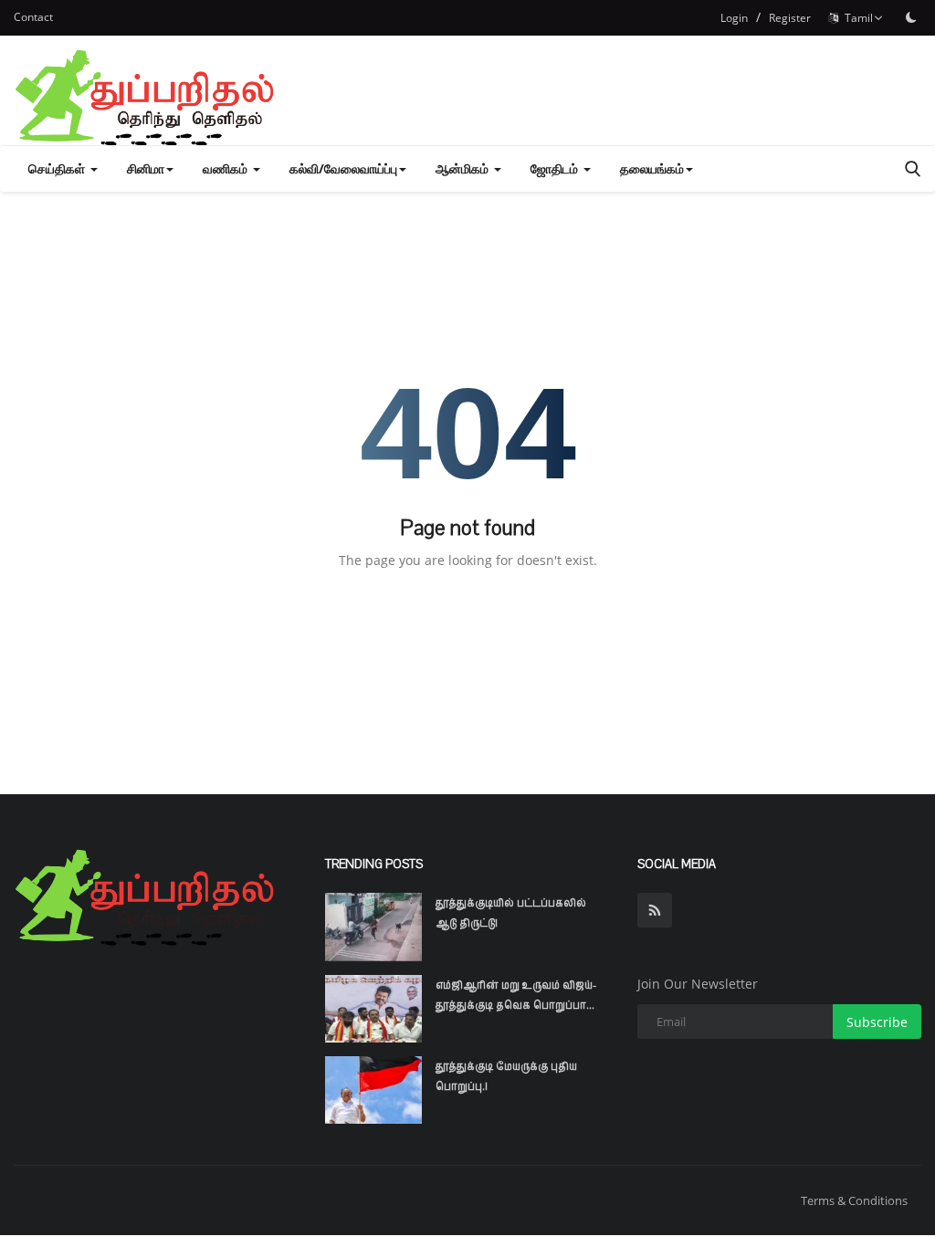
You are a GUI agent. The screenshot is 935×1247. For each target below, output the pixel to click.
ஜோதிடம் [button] (556, 168)
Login (734, 18)
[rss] (654, 910)
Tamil (856, 18)
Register (790, 18)
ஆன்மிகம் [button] (464, 168)
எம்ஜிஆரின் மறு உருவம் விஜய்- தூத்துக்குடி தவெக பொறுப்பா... (516, 995)
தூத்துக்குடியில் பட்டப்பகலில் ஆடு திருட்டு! (511, 913)
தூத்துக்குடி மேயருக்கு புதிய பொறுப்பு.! (506, 1076)
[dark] (911, 17)
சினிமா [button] (145, 168)
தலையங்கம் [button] (652, 168)
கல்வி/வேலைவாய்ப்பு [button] (343, 168)
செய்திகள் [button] (58, 168)
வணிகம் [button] (227, 168)
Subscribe (877, 1022)
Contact (33, 17)
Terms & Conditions (854, 1200)
